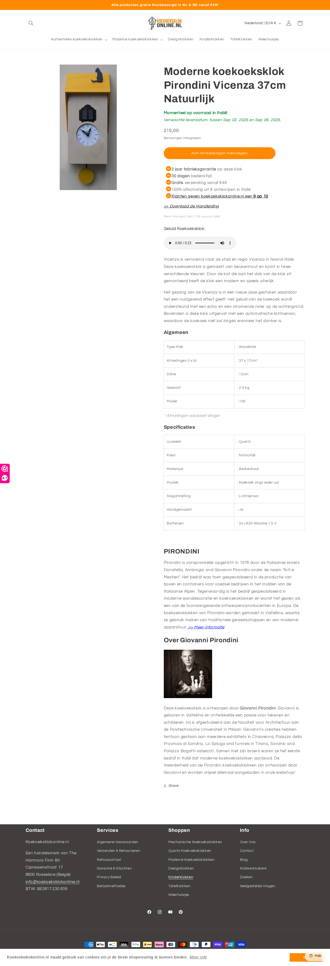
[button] (31, 23)
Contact (247, 851)
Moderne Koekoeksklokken (191, 859)
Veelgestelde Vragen (257, 886)
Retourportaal (109, 859)
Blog (244, 859)
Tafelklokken (179, 886)
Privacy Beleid (109, 877)
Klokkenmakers (253, 868)
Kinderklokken (180, 877)
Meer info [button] (198, 957)
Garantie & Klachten (114, 868)
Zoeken (246, 877)
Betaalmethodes (111, 886)
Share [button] (174, 786)
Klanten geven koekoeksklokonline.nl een (220, 196)
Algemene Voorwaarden (117, 842)
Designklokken (181, 868)
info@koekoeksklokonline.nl (52, 881)
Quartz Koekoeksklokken (189, 851)
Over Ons (248, 842)
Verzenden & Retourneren (118, 851)
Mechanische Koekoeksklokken (195, 842)
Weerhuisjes (178, 895)
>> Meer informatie (205, 627)
